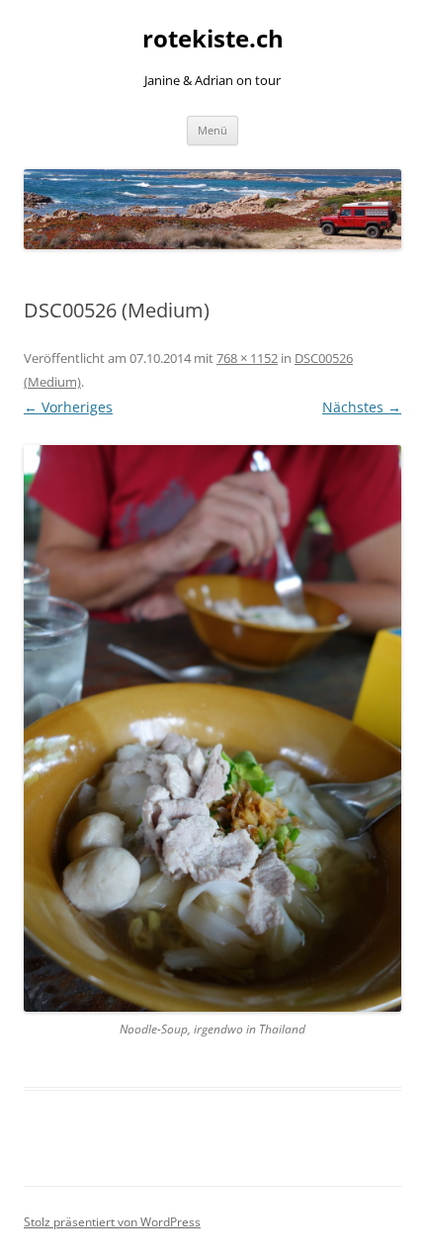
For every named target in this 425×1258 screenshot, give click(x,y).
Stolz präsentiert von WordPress (112, 1221)
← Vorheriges (68, 407)
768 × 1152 (247, 358)
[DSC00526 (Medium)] (212, 728)
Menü (212, 130)
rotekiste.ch (213, 39)
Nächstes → (361, 407)
